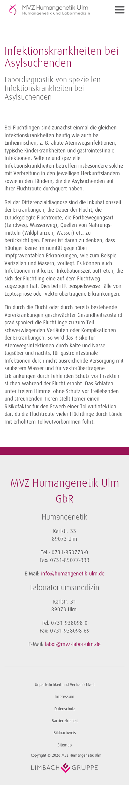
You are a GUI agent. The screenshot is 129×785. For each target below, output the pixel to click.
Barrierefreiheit (65, 720)
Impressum (64, 696)
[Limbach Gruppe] (64, 768)
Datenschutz (64, 708)
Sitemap (65, 745)
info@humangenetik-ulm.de (72, 574)
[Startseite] (49, 10)
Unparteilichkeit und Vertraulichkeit (64, 684)
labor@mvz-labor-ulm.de (72, 644)
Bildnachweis (64, 732)
